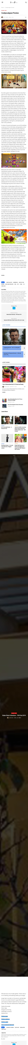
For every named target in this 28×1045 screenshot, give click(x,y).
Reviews (2, 425)
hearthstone (21, 282)
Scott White (5, 17)
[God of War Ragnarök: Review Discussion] (4, 406)
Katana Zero (22, 1027)
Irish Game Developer (9, 284)
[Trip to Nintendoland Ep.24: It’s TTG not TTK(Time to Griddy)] (4, 400)
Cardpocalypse (9, 282)
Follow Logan (4, 1021)
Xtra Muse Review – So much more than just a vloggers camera (7, 447)
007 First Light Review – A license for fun (12, 341)
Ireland (2, 284)
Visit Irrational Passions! (7, 1024)
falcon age (17, 1027)
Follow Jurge (4, 1016)
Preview (16, 425)
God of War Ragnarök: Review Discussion (15, 404)
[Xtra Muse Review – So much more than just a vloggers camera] (7, 438)
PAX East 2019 (3, 10)
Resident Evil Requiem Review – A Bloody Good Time (12, 354)
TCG (24, 284)
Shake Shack (3, 1029)
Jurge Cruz (11, 717)
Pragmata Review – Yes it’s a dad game (12, 347)
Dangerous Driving (10, 1027)
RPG (18, 284)
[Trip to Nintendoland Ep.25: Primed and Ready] (14, 374)
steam (21, 284)
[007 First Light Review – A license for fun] (14, 337)
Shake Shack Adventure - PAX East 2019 (14, 314)
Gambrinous (15, 282)
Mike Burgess (6, 386)
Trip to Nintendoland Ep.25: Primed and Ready (12, 384)
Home (2, 7)
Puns (15, 284)
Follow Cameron (5, 1019)
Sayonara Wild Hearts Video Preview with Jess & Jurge (14, 320)
